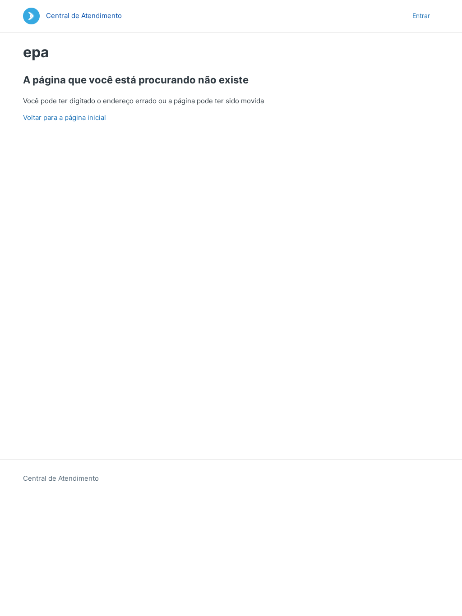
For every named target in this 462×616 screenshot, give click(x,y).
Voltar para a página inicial (64, 117)
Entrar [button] (421, 15)
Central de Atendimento (61, 478)
